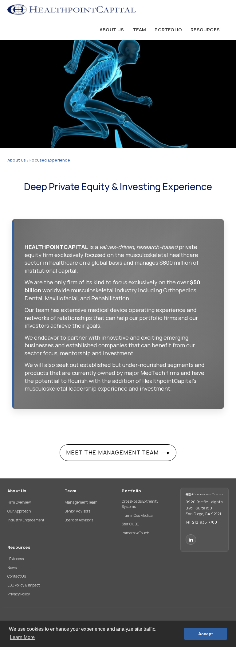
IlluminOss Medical (138, 515)
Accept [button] (205, 633)
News (12, 567)
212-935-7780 (204, 522)
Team (70, 490)
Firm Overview (19, 502)
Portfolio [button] (168, 29)
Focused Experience (50, 160)
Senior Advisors (77, 511)
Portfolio (131, 490)
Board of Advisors (79, 520)
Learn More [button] (22, 637)
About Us (16, 160)
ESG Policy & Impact (23, 585)
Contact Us (16, 576)
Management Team (81, 502)
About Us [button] (112, 29)
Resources (18, 547)
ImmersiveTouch (135, 533)
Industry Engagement (25, 520)
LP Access (15, 558)
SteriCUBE (130, 524)
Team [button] (139, 29)
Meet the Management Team (113, 452)
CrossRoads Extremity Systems (140, 504)
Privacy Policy (18, 594)
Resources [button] (205, 29)
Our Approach (19, 511)
